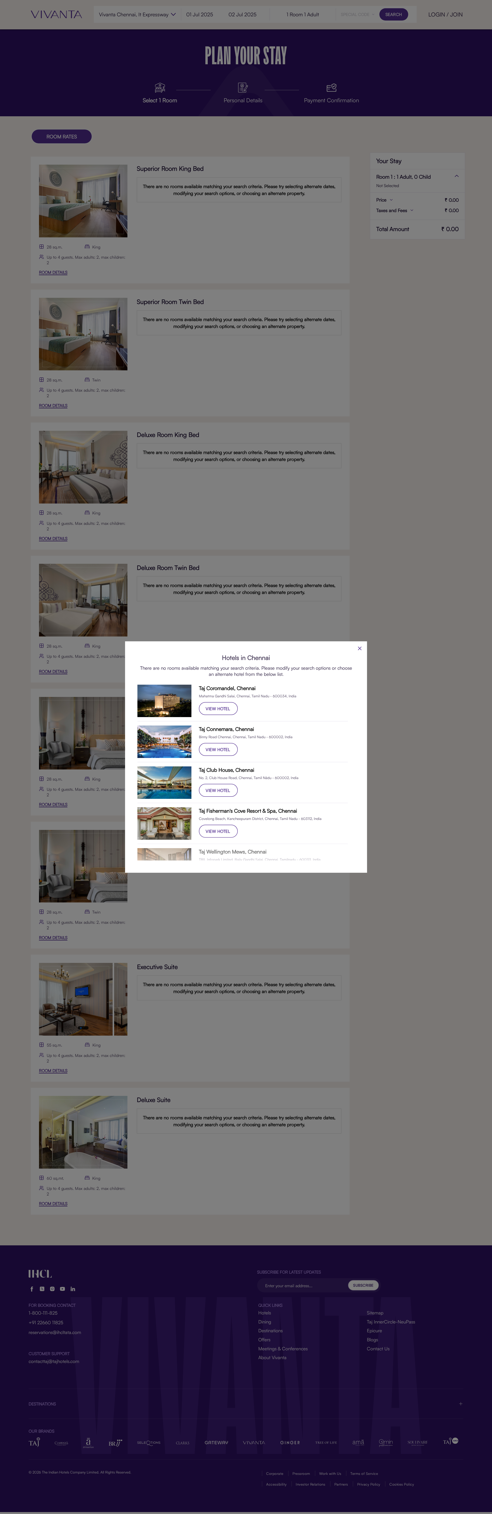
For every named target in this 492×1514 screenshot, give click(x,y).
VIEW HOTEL (218, 708)
